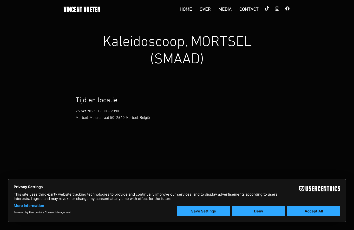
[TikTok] (266, 8)
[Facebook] (287, 8)
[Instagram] (277, 8)
